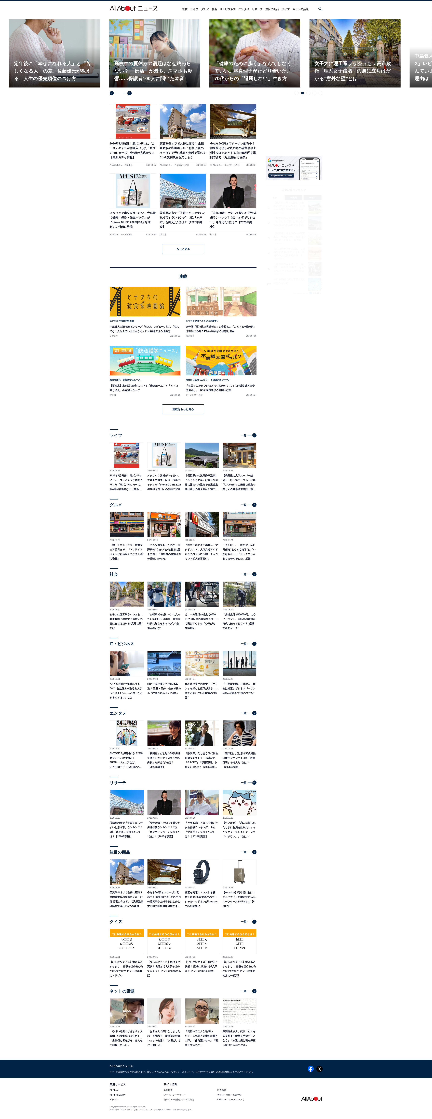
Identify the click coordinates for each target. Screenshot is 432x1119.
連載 (184, 9)
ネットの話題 (300, 9)
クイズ (286, 9)
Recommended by (301, 293)
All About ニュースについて (230, 1100)
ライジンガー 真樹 (194, 395)
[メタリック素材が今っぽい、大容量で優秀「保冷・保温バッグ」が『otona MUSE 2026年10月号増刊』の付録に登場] (133, 204)
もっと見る (183, 248)
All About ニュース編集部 (121, 165)
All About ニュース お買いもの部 (174, 165)
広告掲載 (221, 1090)
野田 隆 (113, 395)
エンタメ (243, 9)
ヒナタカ (114, 336)
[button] (114, 93)
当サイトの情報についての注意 (179, 1100)
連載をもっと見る (183, 409)
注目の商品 (272, 9)
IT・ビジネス (228, 9)
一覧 (243, 435)
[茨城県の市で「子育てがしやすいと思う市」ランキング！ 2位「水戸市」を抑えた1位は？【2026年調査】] (183, 204)
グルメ (205, 9)
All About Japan (117, 1095)
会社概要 (168, 1090)
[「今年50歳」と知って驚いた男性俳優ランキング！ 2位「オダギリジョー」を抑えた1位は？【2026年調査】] (233, 204)
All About (114, 1090)
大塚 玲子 (190, 336)
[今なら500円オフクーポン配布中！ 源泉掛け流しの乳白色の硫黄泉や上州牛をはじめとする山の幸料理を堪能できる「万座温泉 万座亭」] (233, 135)
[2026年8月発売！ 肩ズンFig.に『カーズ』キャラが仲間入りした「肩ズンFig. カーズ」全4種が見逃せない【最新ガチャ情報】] (133, 135)
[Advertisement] (294, 324)
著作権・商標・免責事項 (229, 1095)
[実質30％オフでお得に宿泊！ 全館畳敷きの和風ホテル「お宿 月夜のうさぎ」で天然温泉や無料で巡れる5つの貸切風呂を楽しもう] (183, 135)
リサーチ (257, 9)
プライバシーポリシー (175, 1095)
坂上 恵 (163, 234)
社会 (214, 9)
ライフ (194, 9)
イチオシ (114, 1100)
